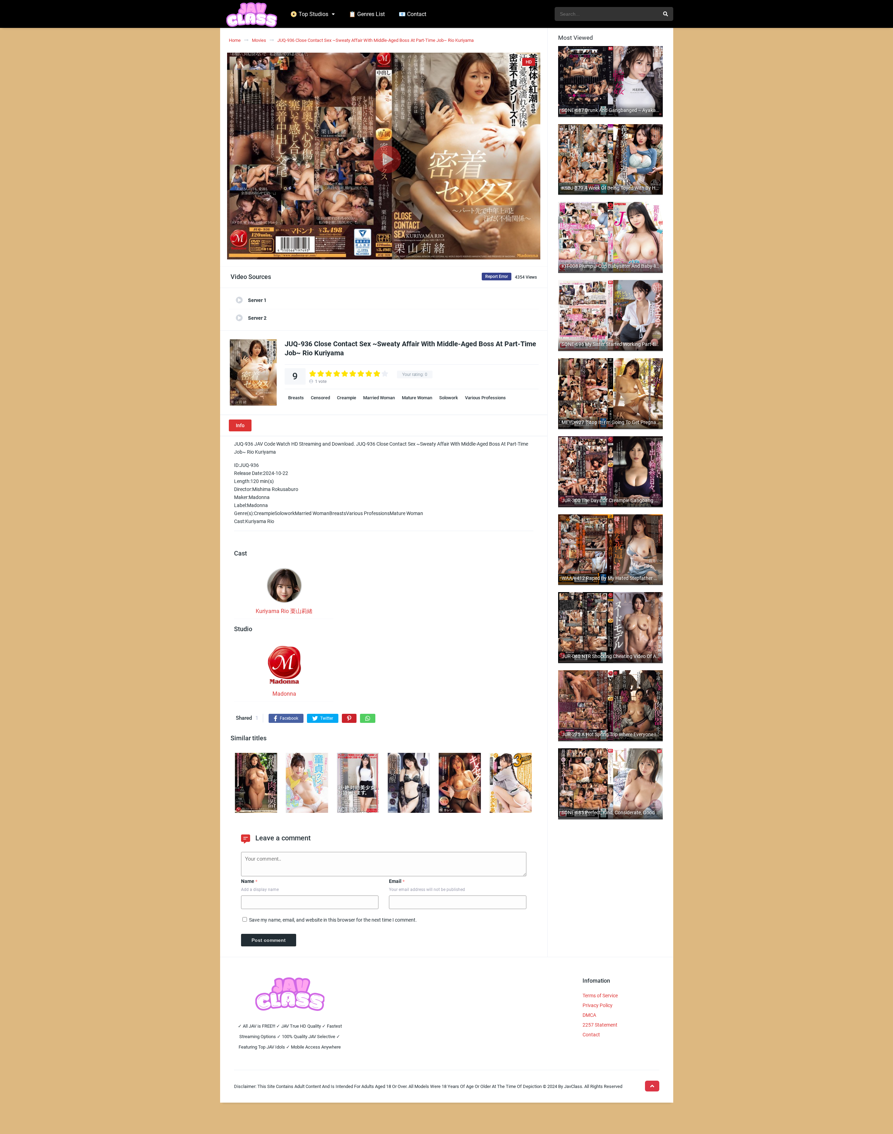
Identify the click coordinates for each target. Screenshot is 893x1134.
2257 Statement (600, 1025)
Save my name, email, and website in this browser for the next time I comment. (333, 920)
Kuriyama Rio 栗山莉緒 (284, 611)
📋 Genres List (367, 14)
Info (240, 425)
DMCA (589, 1015)
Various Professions (485, 397)
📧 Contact (412, 14)
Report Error (496, 276)
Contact (591, 1034)
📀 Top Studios (309, 14)
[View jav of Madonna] (284, 667)
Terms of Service (600, 995)
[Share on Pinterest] (349, 718)
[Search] (665, 14)
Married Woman (379, 397)
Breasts (296, 397)
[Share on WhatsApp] (367, 718)
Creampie (346, 397)
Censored (320, 397)
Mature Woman (417, 397)
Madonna (284, 693)
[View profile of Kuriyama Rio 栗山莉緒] (284, 587)
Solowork (448, 397)
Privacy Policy (598, 1005)
